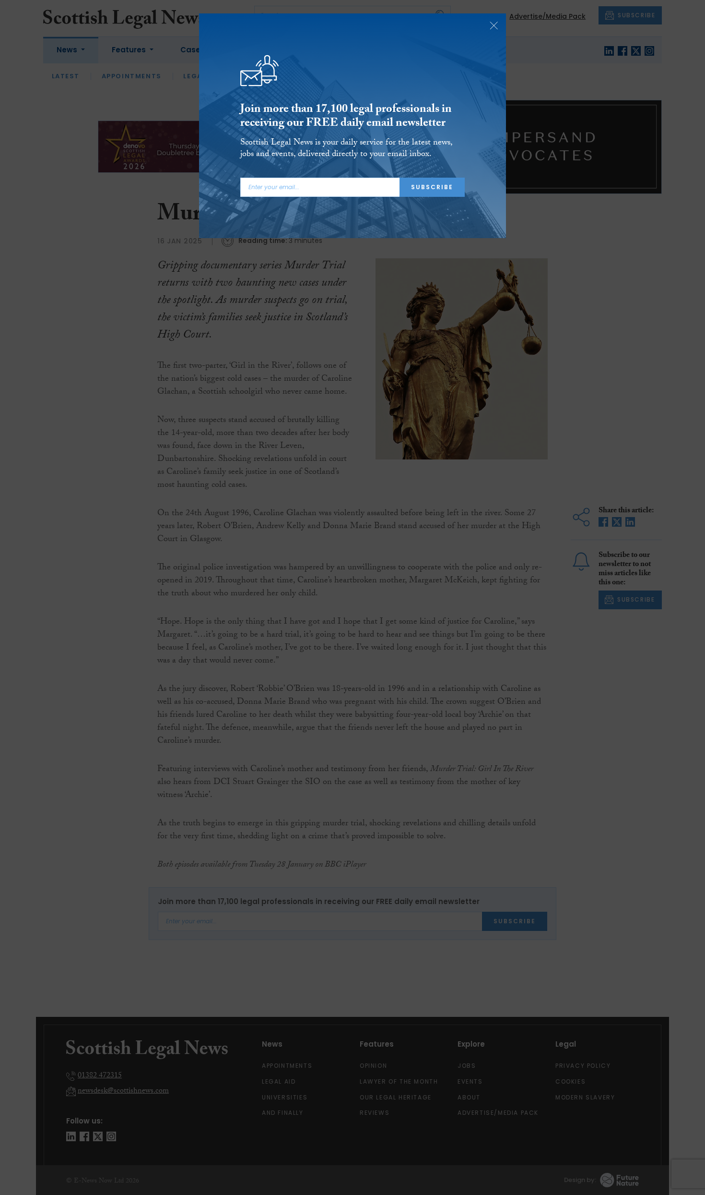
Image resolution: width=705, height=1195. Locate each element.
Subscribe (432, 187)
